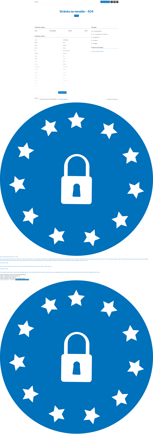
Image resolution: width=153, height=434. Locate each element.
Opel (64, 58)
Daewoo (36, 72)
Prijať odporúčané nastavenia (22, 279)
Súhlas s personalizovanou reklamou (8, 277)
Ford (64, 77)
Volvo (36, 61)
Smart (64, 83)
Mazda (64, 64)
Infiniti (64, 69)
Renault (64, 45)
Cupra (86, 31)
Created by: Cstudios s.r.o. (112, 99)
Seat (64, 42)
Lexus (64, 72)
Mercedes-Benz (66, 50)
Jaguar (36, 77)
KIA (35, 50)
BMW (64, 61)
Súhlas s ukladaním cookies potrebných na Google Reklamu (13, 274)
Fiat (64, 56)
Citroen (36, 64)
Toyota (36, 69)
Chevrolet (65, 67)
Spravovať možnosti (4, 279)
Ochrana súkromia (63, 99)
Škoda (70, 31)
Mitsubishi (65, 80)
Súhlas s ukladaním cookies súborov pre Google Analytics (12, 278)
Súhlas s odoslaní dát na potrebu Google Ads (10, 275)
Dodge (64, 75)
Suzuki (64, 48)
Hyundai (65, 53)
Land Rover (37, 67)
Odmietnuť (12, 279)
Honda (36, 75)
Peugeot (36, 53)
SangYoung (37, 88)
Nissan (36, 58)
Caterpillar (65, 85)
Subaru (36, 80)
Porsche (36, 85)
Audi (36, 31)
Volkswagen (53, 31)
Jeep (36, 56)
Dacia (36, 48)
